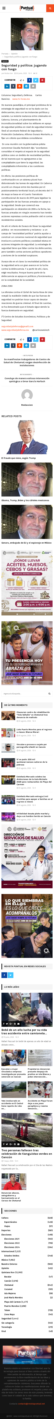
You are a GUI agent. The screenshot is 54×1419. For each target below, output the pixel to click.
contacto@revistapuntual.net (31, 1404)
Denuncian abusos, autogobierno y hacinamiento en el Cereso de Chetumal (11, 1197)
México (4, 1260)
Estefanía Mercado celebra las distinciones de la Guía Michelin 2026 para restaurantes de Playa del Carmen (34, 780)
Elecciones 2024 (12, 1247)
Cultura (4, 1218)
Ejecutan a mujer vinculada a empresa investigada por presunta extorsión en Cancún (13, 1073)
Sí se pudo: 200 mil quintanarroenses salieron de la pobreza (32, 762)
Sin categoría (7, 1323)
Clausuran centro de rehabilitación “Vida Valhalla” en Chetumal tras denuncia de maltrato (33, 715)
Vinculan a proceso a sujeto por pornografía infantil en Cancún (32, 745)
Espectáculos (10, 1222)
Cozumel (8, 1289)
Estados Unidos (11, 1256)
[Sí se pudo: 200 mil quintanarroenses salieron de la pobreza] (8, 762)
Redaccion (9, 73)
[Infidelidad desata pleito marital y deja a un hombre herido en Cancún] (8, 817)
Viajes (7, 1226)
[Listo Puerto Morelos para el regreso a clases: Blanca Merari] (8, 732)
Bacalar (7, 1277)
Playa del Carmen (12, 1302)
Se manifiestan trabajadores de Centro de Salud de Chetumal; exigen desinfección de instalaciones (27, 362)
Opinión (5, 61)
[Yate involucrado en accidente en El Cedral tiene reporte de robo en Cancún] (13, 1089)
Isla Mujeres (10, 1293)
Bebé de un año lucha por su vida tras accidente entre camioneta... (24, 1031)
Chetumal (8, 1285)
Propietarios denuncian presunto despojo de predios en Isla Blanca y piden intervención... (39, 1073)
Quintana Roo (8, 1272)
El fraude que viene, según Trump (18, 458)
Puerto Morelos (11, 1306)
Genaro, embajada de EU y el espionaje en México (26, 543)
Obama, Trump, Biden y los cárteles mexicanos (25, 500)
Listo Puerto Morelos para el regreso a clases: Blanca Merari (34, 730)
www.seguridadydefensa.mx (15, 330)
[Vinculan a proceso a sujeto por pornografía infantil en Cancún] (8, 747)
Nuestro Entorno (9, 1264)
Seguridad (6, 1318)
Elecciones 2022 (12, 1243)
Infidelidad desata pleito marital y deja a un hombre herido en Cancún (34, 814)
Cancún (7, 1281)
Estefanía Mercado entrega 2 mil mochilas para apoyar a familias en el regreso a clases (35, 799)
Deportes (5, 1230)
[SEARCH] (49, 694)
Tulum (7, 1310)
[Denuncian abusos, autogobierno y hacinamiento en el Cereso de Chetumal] (13, 1181)
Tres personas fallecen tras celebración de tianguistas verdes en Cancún (26, 1154)
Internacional (7, 1251)
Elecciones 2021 (11, 1239)
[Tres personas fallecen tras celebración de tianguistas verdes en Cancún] (27, 1130)
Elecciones (6, 1235)
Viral (3, 1331)
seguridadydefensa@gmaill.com (17, 326)
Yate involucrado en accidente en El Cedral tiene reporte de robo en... (12, 1105)
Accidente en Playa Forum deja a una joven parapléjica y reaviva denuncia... (40, 1105)
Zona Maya (9, 1314)
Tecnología (6, 1327)
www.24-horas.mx (21, 99)
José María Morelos (13, 1297)
